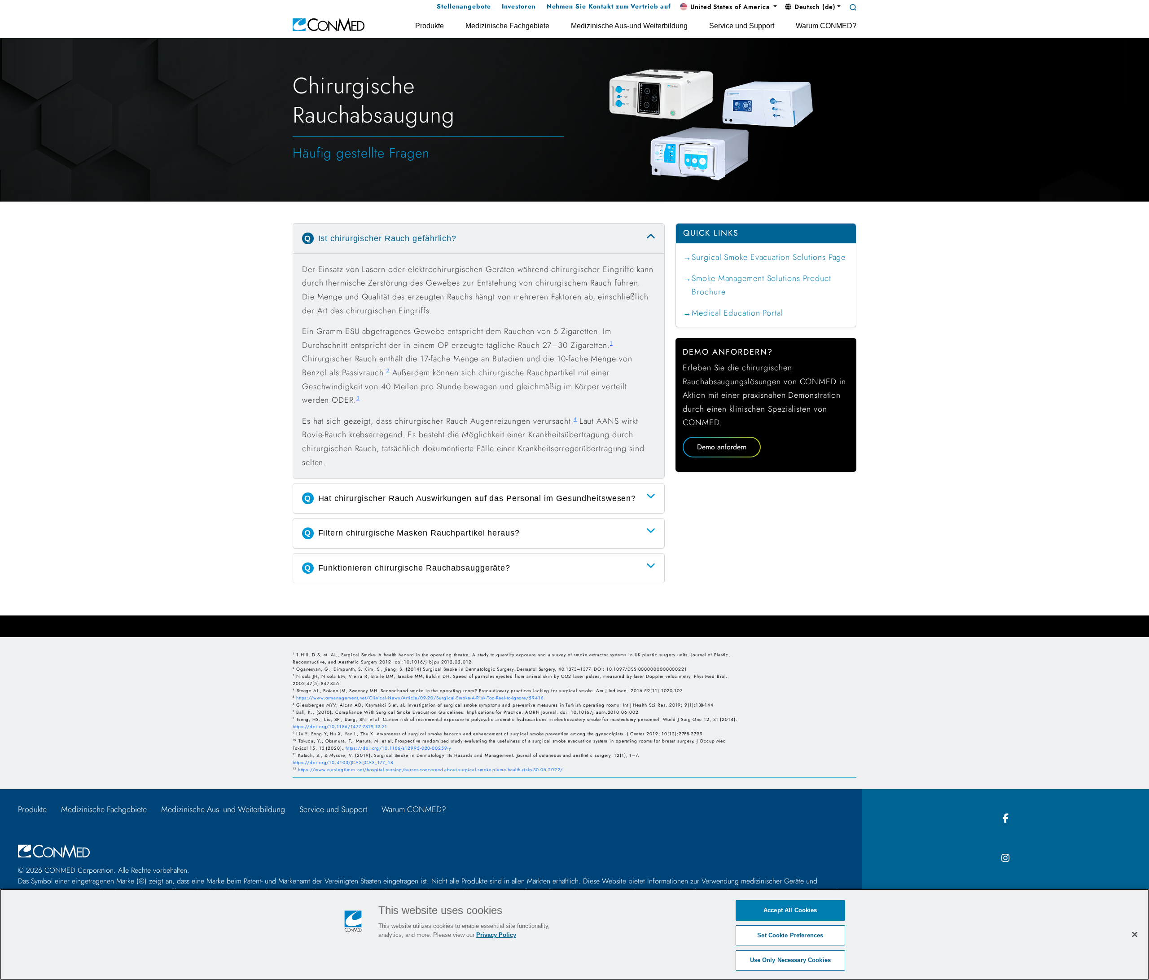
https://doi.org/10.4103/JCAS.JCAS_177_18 (343, 762)
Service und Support (333, 809)
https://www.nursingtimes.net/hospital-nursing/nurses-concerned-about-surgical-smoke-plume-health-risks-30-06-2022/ (430, 769)
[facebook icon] (1005, 819)
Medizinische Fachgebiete (104, 809)
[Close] (1135, 934)
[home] (328, 24)
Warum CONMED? (414, 809)
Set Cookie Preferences (790, 935)
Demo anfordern (721, 447)
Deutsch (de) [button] (814, 6)
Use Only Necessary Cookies (790, 960)
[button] (728, 7)
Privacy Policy (496, 935)
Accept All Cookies (790, 910)
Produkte (32, 809)
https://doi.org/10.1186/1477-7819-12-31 (340, 726)
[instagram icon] (1005, 859)
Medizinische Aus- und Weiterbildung (223, 809)
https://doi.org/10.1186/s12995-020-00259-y (398, 748)
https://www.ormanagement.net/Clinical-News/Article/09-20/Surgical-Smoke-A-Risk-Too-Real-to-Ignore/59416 (420, 697)
